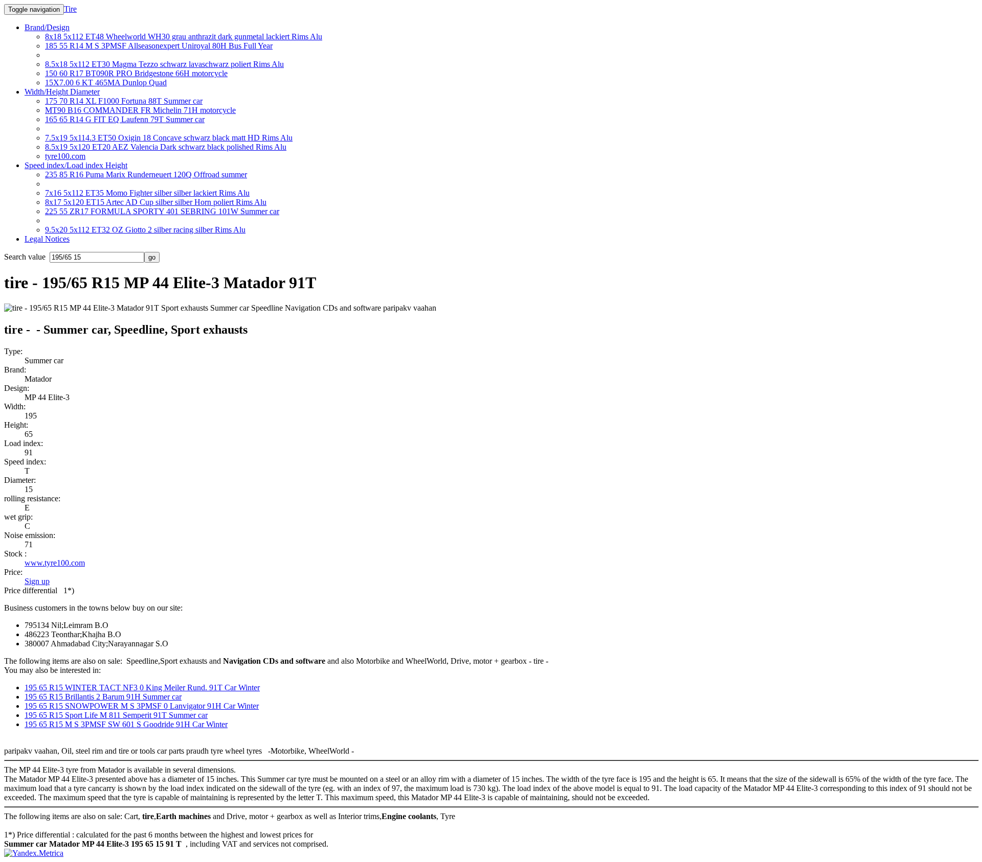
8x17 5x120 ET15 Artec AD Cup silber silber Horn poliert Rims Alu (155, 202)
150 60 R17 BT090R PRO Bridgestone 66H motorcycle (136, 73)
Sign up (37, 581)
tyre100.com (65, 156)
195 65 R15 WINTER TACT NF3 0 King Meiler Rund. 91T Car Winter (142, 687)
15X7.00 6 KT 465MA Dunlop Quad (106, 82)
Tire (70, 9)
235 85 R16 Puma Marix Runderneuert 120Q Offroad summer (146, 174)
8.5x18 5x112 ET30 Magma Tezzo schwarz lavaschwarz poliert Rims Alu (164, 64)
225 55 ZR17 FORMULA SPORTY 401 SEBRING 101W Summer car (162, 211)
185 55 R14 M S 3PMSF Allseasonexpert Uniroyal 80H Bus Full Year (159, 45)
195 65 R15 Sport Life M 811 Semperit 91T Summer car (116, 715)
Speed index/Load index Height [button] (76, 165)
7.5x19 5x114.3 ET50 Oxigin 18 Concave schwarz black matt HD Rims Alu (169, 137)
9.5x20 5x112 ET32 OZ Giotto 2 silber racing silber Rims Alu (145, 229)
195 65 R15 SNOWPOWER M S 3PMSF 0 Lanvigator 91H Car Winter (142, 706)
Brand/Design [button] (47, 27)
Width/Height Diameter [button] (62, 91)
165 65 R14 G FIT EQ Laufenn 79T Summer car (125, 119)
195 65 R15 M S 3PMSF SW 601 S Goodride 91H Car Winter (126, 724)
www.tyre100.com (55, 562)
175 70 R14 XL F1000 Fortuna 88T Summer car (124, 101)
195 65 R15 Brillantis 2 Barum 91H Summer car (103, 696)
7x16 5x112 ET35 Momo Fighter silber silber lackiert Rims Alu (147, 193)
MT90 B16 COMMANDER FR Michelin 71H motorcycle (140, 110)
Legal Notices (47, 239)
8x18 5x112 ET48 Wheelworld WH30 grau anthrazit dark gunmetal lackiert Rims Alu (183, 36)
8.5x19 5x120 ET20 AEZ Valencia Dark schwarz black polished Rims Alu (165, 147)
